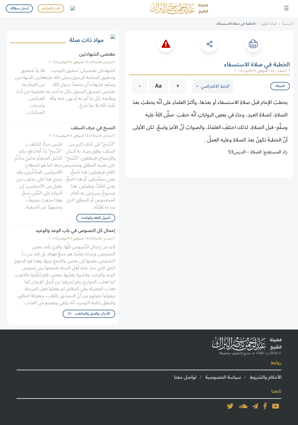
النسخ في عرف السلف (93, 127)
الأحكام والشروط (265, 377)
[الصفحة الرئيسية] (179, 8)
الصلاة (280, 86)
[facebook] (265, 406)
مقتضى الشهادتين (97, 54)
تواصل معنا (185, 377)
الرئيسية (287, 23)
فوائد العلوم (268, 23)
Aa (158, 85)
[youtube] (275, 406)
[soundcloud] (243, 406)
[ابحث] (72, 8)
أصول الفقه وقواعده (95, 218)
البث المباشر (51, 8)
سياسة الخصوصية (223, 377)
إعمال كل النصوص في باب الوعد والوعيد (75, 230)
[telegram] (255, 406)
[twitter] (230, 406)
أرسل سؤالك (19, 8)
